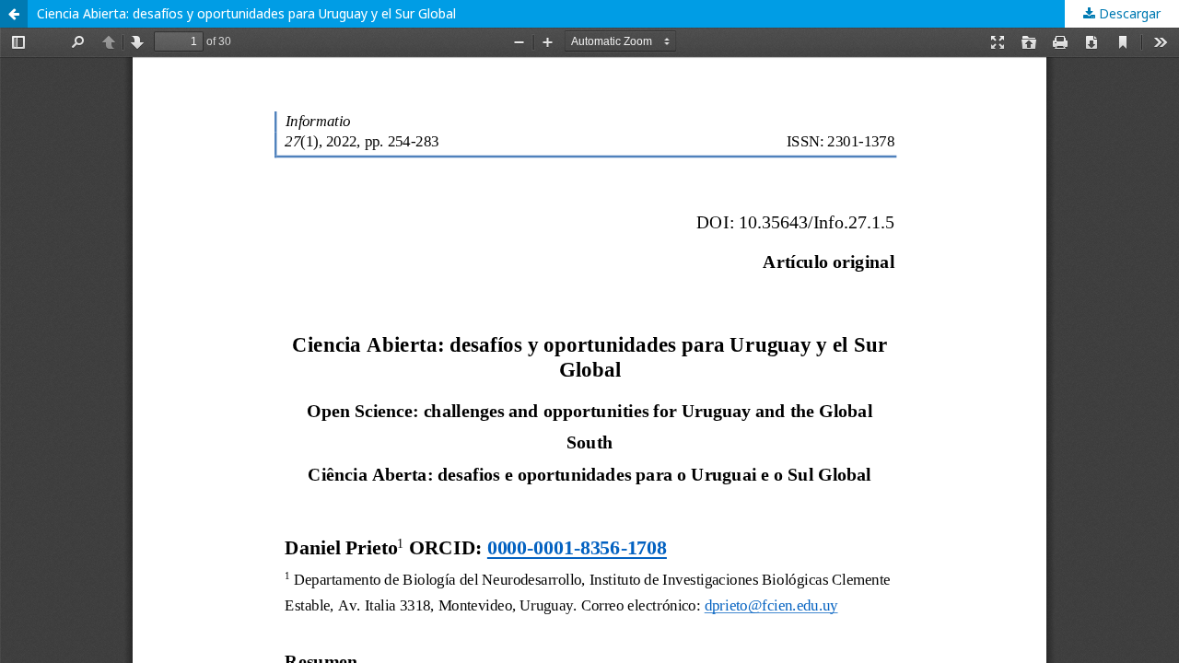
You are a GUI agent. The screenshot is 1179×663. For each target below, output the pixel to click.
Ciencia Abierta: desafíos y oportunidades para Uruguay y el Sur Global (246, 13)
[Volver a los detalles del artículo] (14, 14)
